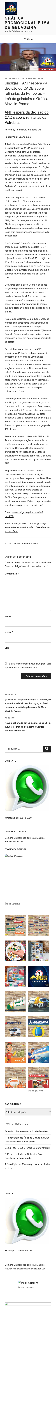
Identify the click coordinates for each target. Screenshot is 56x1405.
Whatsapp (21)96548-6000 (18, 817)
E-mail (9, 632)
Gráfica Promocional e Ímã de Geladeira (27, 22)
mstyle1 (38, 78)
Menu (30, 39)
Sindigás (21, 129)
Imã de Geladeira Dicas (23, 543)
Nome (9, 616)
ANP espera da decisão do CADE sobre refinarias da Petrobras (27, 117)
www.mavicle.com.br (15, 848)
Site (7, 647)
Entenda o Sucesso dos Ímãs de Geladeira (26, 1131)
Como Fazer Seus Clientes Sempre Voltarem (27, 1147)
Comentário (12, 573)
